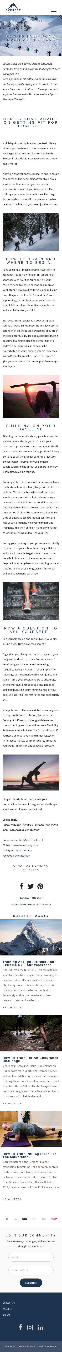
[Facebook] (20, 1327)
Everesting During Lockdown (30, 904)
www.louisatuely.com (25, 845)
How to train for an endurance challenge (30, 1059)
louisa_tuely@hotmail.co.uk (27, 840)
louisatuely (24, 850)
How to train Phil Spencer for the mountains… (29, 1155)
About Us (8, 1308)
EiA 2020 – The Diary (32, 897)
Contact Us (9, 1302)
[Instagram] (30, 1327)
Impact (6, 1315)
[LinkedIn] (40, 1327)
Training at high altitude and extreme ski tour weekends (28, 963)
